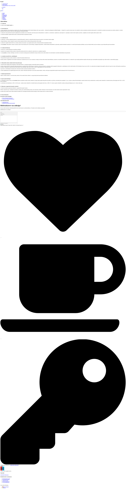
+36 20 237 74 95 (5, 480)
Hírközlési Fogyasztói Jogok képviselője (8, 103)
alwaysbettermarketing (5, 479)
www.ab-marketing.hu (5, 482)
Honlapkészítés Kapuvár (6, 478)
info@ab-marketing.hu (5, 481)
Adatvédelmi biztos (5, 102)
